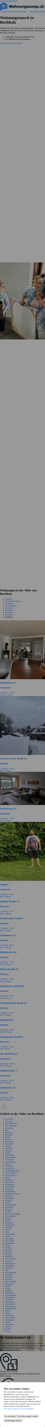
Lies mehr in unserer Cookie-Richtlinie (19, 1409)
